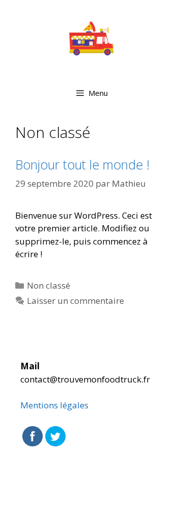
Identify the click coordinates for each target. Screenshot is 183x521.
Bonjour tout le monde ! (82, 164)
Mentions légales (54, 405)
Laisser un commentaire (75, 300)
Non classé (48, 285)
